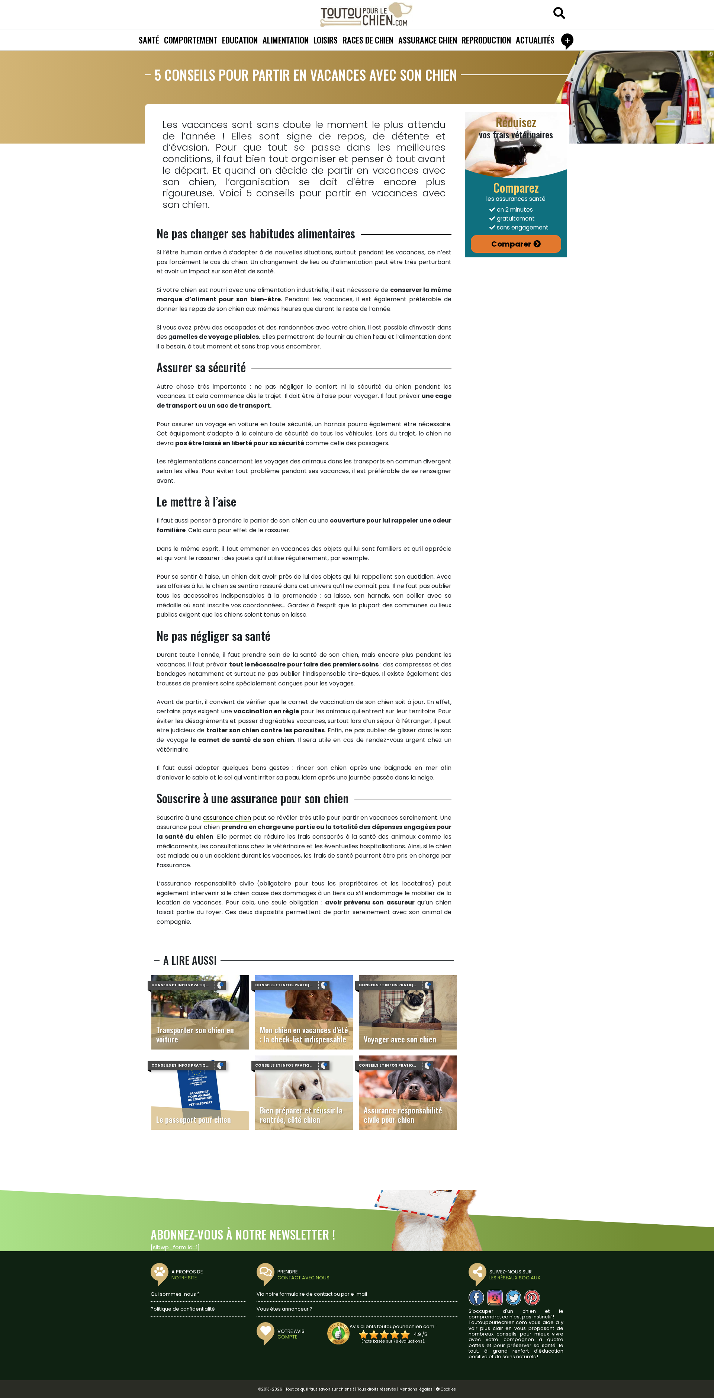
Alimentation (286, 39)
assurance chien (227, 817)
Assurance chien (427, 39)
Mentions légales (415, 1389)
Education (240, 39)
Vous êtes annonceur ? (284, 1309)
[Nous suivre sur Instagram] (495, 1297)
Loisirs (325, 39)
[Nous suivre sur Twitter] (513, 1297)
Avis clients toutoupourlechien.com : (393, 1326)
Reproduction (486, 39)
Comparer (511, 244)
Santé (149, 39)
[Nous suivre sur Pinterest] (532, 1297)
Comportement (191, 39)
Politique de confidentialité (183, 1309)
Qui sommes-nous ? (175, 1294)
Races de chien (367, 39)
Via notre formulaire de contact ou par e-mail (312, 1294)
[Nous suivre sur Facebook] (476, 1297)
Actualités (535, 39)
